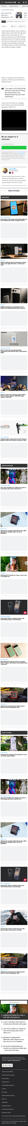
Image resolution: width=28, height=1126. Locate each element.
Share (5, 26)
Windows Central (6, 1112)
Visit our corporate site (14, 1060)
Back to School (14, 6)
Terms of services (20, 152)
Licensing (4, 1092)
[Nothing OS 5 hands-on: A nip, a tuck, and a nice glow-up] (14, 1012)
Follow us (15, 26)
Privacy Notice (22, 153)
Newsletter (23, 26)
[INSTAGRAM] (13, 173)
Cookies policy (5, 1082)
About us (4, 1099)
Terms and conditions (7, 1071)
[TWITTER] (10, 173)
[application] (14, 119)
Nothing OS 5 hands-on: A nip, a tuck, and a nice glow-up (14, 1016)
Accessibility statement (8, 1085)
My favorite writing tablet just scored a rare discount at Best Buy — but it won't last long (14, 1048)
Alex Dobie (10, 21)
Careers (4, 1088)
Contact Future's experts (8, 1075)
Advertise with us (6, 1105)
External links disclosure (8, 1095)
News (3, 21)
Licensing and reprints (8, 1109)
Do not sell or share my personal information (13, 1116)
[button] (26, 2)
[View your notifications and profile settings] (15, 2)
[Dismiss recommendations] (26, 10)
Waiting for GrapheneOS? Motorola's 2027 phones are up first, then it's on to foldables (13, 1039)
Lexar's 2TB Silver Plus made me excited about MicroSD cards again (15, 1023)
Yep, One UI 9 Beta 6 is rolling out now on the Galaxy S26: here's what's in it (14, 1031)
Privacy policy (5, 1078)
